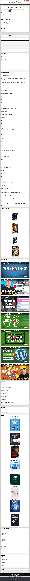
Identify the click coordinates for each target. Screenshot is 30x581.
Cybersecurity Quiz (4, 111)
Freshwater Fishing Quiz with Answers (7, 146)
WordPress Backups (5, 24)
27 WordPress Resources (4, 541)
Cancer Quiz (3, 185)
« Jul (1, 51)
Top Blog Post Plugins (5, 17)
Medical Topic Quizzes (4, 69)
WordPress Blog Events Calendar (7, 14)
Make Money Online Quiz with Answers (7, 167)
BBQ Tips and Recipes (4, 59)
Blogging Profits (15, 486)
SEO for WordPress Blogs (4, 396)
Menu (2, 4)
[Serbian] (3, 410)
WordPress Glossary (3, 548)
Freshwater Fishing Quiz (5, 143)
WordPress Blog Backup (4, 399)
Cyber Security (3, 56)
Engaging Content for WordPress (5, 390)
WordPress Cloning (5, 26)
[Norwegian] (1, 410)
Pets (1, 61)
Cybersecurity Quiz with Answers (6, 114)
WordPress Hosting (3, 535)
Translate (6, 412)
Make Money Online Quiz (5, 164)
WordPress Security (5, 21)
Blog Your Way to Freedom (15, 445)
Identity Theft (2, 57)
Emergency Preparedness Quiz (6, 195)
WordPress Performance (4, 562)
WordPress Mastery (15, 499)
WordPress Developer (4, 540)
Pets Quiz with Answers (5, 156)
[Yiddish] (6, 410)
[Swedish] (5, 410)
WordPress (2, 556)
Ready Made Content (3, 546)
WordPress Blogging (15, 1)
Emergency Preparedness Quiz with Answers (8, 198)
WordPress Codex (3, 533)
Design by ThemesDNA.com (15, 575)
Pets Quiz (2, 153)
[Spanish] (4, 410)
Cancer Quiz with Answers (5, 188)
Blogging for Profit (15, 513)
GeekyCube (20, 576)
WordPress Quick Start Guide (4, 534)
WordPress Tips (5, 22)
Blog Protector (14, 576)
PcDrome (17, 576)
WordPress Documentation (4, 532)
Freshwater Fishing (3, 60)
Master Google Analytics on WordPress (6, 387)
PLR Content (2, 547)
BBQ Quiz (2, 132)
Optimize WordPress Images (4, 384)
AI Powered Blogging (15, 459)
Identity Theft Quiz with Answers (6, 125)
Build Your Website (15, 418)
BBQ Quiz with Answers (5, 135)
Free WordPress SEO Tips (4, 393)
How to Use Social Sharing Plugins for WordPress (7, 402)
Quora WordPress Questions (4, 552)
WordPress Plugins (3, 539)
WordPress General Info (6, 23)
